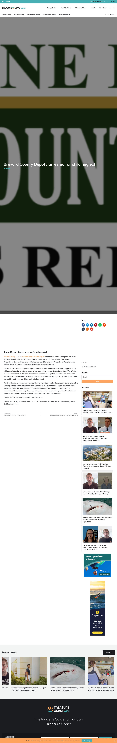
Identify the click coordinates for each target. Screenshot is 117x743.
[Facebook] (108, 1)
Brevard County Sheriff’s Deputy (32, 357)
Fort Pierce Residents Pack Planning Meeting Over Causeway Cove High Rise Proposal (97, 466)
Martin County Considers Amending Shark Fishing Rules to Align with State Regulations (97, 520)
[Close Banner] (115, 741)
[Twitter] (114, 1)
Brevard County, (9, 357)
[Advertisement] (41, 334)
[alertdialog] (58, 740)
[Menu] (110, 8)
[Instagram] (111, 1)
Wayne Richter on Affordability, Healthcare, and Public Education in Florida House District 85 (95, 438)
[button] (105, 14)
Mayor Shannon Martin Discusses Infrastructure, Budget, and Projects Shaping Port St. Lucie (95, 547)
